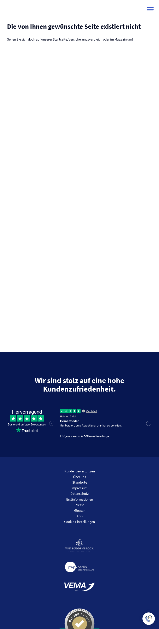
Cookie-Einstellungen (79, 521)
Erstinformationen (79, 499)
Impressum (79, 488)
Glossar (79, 510)
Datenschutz (79, 493)
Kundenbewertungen (79, 471)
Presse (79, 505)
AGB (80, 516)
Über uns (79, 476)
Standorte (79, 482)
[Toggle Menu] (150, 9)
